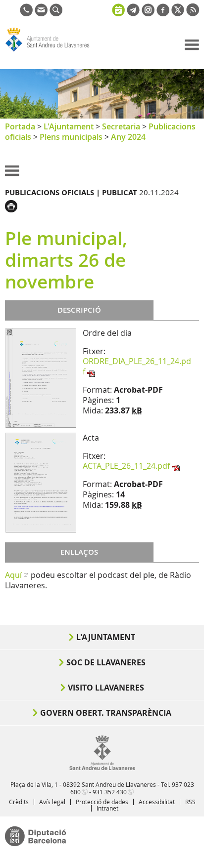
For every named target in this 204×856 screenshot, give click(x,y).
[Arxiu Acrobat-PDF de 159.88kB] (40, 481)
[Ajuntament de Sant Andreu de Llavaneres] (102, 768)
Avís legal (52, 802)
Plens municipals (71, 136)
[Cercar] (56, 13)
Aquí (13, 575)
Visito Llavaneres (106, 687)
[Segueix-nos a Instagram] (148, 13)
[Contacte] (41, 13)
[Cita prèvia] (118, 8)
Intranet (107, 808)
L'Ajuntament (69, 126)
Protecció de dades (102, 802)
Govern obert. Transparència (105, 712)
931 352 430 (110, 792)
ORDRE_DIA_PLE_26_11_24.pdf (137, 366)
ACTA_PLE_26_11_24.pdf (126, 465)
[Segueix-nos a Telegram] (133, 13)
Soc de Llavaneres (106, 662)
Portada (20, 126)
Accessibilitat (157, 802)
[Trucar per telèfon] (26, 13)
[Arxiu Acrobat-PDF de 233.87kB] (40, 376)
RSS (190, 802)
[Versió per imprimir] (13, 205)
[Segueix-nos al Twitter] (177, 13)
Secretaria (121, 126)
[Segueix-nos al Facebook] (162, 13)
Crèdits (19, 802)
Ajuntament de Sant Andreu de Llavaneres (52, 51)
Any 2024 (128, 136)
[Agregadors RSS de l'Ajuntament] (192, 13)
